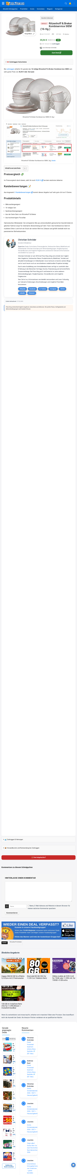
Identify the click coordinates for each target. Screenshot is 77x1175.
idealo (54, 160)
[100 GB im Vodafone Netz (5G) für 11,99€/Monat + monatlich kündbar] (13, 987)
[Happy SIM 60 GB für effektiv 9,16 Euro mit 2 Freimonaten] (13, 959)
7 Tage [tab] (14, 1038)
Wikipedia (22, 289)
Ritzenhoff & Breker (16, 942)
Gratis (32, 9)
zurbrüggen (56, 44)
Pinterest (31, 293)
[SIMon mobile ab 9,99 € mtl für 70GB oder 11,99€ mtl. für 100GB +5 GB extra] (63, 959)
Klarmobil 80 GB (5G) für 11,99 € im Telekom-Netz (37, 977)
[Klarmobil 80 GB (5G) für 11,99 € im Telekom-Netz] (38, 959)
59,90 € (38, 180)
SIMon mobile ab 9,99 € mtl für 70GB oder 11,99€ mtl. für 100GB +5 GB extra (63, 978)
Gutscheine (40, 9)
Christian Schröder (27, 239)
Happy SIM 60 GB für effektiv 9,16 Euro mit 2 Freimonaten (13, 977)
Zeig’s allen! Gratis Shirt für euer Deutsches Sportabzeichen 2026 (32, 1147)
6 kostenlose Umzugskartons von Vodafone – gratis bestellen (32, 1168)
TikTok (62, 289)
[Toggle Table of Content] (24, 168)
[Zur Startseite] (34, 3)
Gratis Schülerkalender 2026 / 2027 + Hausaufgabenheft (33, 1092)
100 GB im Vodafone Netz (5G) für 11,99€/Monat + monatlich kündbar (12, 1006)
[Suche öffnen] (66, 3)
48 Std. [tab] (10, 1038)
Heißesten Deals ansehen (9, 1166)
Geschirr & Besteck (47, 18)
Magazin (50, 9)
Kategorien (58, 9)
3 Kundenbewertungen (22, 192)
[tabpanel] (9, 1101)
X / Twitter (43, 289)
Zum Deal (55, 53)
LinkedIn (22, 293)
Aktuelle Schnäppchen (10, 9)
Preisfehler (24, 9)
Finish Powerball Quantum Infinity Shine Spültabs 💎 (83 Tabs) (31, 1047)
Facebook (32, 289)
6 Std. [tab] (4, 1038)
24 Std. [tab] (7, 1038)
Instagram (53, 289)
